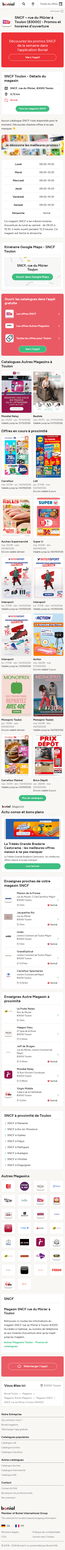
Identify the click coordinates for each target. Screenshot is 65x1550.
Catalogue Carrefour (12, 1452)
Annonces (55, 11)
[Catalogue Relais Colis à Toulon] (41, 1270)
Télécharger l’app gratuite (14, 1429)
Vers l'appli (32, 57)
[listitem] (16, 397)
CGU (3, 1536)
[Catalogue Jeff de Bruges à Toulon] (8, 1270)
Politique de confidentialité (46, 1532)
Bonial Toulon (11, 1394)
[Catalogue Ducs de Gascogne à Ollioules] (8, 1228)
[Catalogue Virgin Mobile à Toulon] (8, 1284)
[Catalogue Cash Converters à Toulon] (41, 1214)
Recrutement (8, 1497)
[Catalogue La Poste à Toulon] (57, 1228)
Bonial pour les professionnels (16, 1493)
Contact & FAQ (9, 1488)
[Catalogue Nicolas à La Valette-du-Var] (25, 1256)
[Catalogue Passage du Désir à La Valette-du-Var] (25, 1186)
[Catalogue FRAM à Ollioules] (57, 1270)
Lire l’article (32, 866)
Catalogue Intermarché (13, 1470)
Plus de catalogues (32, 798)
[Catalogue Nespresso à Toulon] (25, 1214)
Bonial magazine (9, 1424)
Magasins (27, 1394)
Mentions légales (10, 1532)
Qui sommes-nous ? (11, 1420)
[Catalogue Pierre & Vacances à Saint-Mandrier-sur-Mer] (25, 1284)
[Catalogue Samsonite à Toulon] (57, 1214)
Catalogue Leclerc (10, 1447)
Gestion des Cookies (43, 1536)
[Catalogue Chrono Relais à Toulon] (8, 1214)
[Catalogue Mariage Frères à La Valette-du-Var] (57, 1242)
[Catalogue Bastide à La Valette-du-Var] (25, 1200)
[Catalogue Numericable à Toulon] (25, 1270)
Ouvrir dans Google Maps (32, 276)
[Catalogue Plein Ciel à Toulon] (8, 1186)
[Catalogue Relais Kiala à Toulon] (57, 1200)
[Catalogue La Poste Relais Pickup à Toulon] (57, 1186)
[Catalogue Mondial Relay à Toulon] (41, 1242)
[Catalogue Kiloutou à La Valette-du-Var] (57, 1256)
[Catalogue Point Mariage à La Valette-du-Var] (41, 1256)
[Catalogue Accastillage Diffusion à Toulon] (8, 1242)
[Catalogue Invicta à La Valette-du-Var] (25, 1242)
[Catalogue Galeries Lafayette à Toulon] (8, 1200)
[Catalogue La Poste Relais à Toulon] (8, 1256)
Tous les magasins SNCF (32, 108)
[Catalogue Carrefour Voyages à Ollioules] (25, 1228)
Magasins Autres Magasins (18, 1398)
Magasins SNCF (44, 1398)
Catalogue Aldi (8, 1475)
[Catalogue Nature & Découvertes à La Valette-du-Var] (41, 1228)
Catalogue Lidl (8, 1442)
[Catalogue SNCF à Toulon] (41, 1200)
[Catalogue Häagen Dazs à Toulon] (41, 1186)
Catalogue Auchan (10, 1465)
